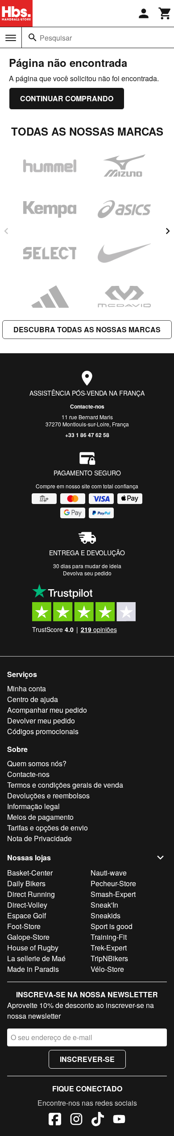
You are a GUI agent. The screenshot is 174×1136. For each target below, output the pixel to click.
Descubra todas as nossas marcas (87, 329)
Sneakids (105, 915)
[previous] (6, 231)
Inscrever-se (87, 1059)
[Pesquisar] (32, 37)
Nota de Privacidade (39, 838)
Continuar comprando (66, 98)
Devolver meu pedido (41, 720)
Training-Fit (109, 937)
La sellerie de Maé (36, 958)
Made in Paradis (33, 969)
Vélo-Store (107, 969)
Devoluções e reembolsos (48, 795)
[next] (168, 231)
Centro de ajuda (32, 699)
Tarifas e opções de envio (47, 827)
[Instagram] (76, 1120)
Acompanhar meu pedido (47, 710)
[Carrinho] (165, 13)
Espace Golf (26, 915)
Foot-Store (24, 926)
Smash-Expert (113, 894)
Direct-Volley (27, 905)
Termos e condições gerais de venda (65, 785)
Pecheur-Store (113, 883)
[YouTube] (119, 1120)
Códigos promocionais (43, 731)
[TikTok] (98, 1120)
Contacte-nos (87, 406)
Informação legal (33, 806)
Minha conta (26, 688)
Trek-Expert (109, 947)
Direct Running (31, 894)
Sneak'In (104, 905)
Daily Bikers (26, 883)
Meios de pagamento (40, 817)
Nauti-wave (109, 872)
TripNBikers (109, 958)
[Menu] (10, 38)
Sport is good (112, 926)
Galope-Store (28, 937)
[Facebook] (55, 1120)
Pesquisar (56, 38)
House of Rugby (32, 947)
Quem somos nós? (36, 763)
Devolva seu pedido (87, 573)
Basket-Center (30, 872)
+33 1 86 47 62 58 (87, 435)
